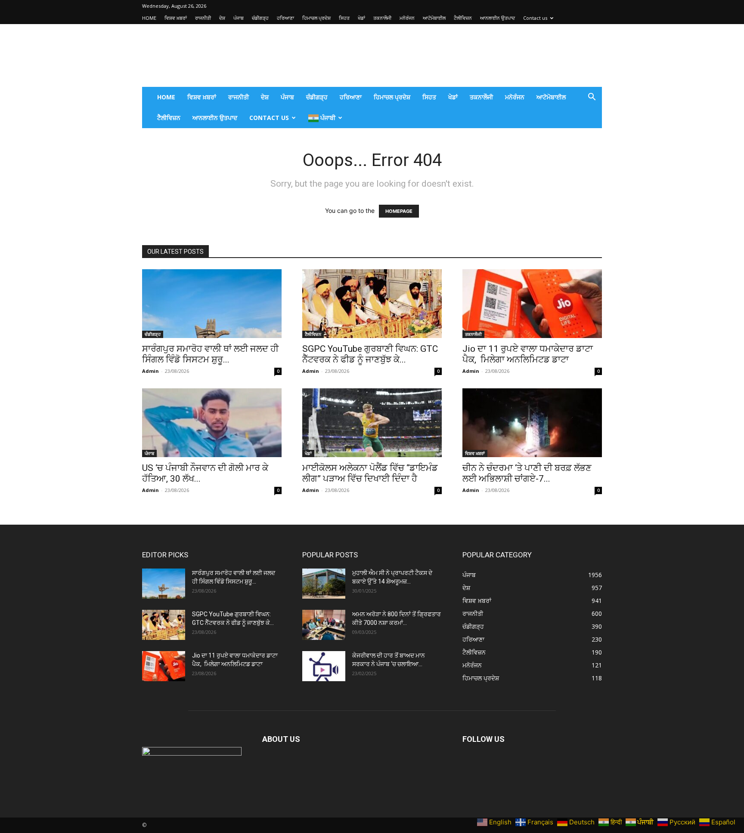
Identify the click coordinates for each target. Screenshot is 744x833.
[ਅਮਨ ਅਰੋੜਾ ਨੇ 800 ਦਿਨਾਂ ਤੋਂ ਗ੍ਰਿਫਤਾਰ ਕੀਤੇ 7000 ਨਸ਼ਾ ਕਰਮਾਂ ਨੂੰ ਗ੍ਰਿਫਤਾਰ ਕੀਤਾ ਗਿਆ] (323, 625)
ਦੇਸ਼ (222, 18)
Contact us (535, 18)
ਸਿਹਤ (344, 18)
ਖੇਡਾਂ (361, 18)
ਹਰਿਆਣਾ (285, 18)
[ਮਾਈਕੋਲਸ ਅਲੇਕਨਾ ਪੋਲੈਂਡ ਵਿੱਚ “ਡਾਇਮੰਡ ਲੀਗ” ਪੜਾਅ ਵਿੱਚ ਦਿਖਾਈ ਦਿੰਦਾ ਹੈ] (372, 422)
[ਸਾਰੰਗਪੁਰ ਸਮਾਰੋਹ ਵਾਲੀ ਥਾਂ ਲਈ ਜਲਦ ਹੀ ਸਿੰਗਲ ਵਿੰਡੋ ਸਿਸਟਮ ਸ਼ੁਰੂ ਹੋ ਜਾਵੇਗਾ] (212, 303)
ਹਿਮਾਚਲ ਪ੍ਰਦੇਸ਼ (316, 18)
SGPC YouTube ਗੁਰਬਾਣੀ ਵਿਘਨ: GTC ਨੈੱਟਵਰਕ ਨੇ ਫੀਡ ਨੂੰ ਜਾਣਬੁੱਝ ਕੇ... (370, 354)
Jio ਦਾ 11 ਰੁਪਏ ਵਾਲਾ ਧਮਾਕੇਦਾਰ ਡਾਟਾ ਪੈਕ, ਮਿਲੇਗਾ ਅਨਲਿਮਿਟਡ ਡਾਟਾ (527, 354)
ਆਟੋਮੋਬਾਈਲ (434, 18)
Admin (150, 371)
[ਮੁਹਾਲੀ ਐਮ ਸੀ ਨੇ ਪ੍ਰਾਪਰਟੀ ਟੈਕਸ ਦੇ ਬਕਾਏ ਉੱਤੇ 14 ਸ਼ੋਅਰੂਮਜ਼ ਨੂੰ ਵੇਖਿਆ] (323, 584)
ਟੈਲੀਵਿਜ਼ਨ (463, 18)
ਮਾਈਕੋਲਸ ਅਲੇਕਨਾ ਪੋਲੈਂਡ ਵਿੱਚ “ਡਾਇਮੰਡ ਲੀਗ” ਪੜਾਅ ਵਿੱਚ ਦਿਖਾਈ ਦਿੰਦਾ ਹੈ (370, 473)
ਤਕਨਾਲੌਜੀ (382, 18)
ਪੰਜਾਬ (238, 18)
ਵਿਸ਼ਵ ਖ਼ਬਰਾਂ (175, 18)
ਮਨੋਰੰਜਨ (407, 18)
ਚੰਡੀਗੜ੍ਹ (260, 18)
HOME (149, 18)
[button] (591, 98)
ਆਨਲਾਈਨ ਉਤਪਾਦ (497, 18)
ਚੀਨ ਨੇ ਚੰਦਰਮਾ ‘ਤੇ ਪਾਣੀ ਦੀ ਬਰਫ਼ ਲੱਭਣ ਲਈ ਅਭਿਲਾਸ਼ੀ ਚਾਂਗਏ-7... (527, 473)
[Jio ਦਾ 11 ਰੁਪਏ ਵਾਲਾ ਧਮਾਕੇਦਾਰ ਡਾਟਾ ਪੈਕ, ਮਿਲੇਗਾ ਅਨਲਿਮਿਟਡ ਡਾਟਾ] (532, 303)
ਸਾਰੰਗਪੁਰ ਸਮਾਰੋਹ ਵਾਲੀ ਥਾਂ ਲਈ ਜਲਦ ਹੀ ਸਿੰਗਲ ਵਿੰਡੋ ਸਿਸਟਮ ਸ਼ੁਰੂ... (210, 354)
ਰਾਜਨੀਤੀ (203, 18)
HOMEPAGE (398, 211)
